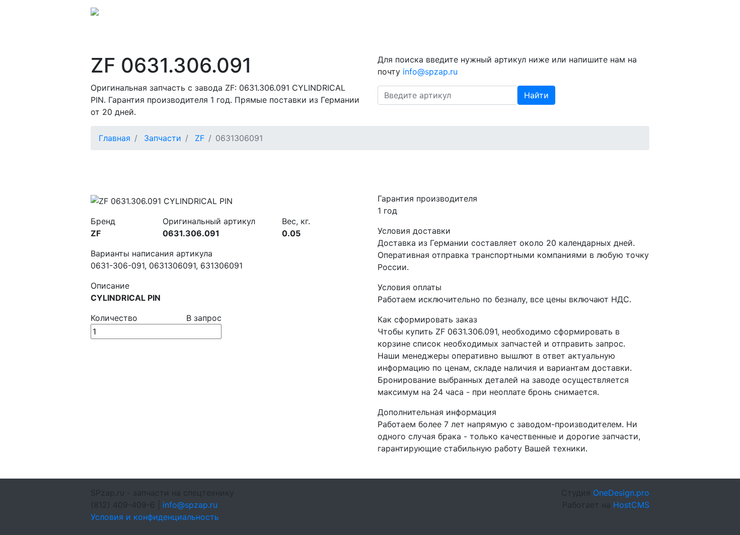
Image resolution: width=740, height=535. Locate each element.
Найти (536, 95)
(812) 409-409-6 (577, 15)
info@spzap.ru (509, 15)
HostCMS (631, 505)
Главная (114, 138)
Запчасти (162, 138)
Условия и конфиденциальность (155, 517)
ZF (199, 138)
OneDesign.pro (621, 493)
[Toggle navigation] (635, 15)
